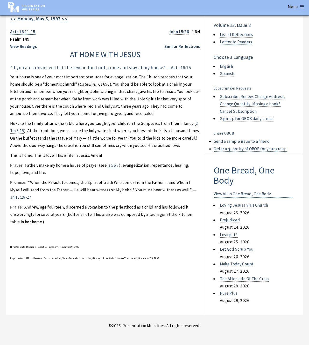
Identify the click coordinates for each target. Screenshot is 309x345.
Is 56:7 (113, 165)
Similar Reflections (182, 46)
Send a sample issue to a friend (242, 141)
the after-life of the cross (244, 278)
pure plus (229, 293)
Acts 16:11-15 (22, 31)
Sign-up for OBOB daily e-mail (247, 118)
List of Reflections (236, 34)
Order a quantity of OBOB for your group (250, 148)
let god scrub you (237, 249)
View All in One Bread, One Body (242, 193)
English (226, 66)
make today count (237, 264)
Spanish (227, 73)
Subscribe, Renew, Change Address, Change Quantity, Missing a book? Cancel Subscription (252, 104)
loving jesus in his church (244, 205)
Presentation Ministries (33, 7)
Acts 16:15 (180, 67)
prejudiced (230, 220)
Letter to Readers (236, 42)
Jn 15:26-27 (20, 197)
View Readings (23, 46)
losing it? (229, 234)
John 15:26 (179, 31)
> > (63, 19)
